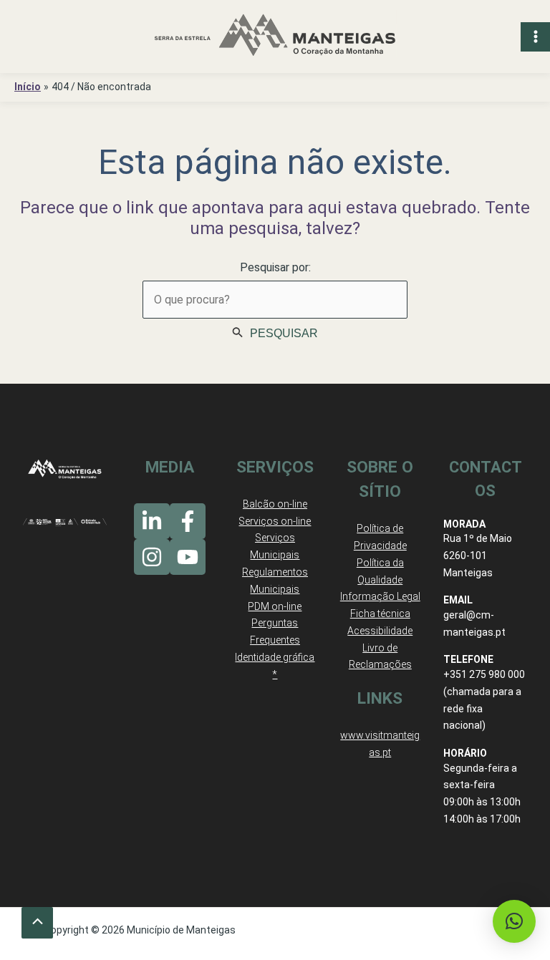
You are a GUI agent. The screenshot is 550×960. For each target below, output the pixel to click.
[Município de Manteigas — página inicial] (275, 36)
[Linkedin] (152, 521)
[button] (514, 921)
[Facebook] (188, 521)
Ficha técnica (380, 613)
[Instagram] (152, 557)
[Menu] (535, 37)
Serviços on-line (274, 521)
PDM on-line (274, 606)
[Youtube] (188, 557)
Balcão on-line (275, 504)
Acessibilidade (379, 630)
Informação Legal (380, 596)
